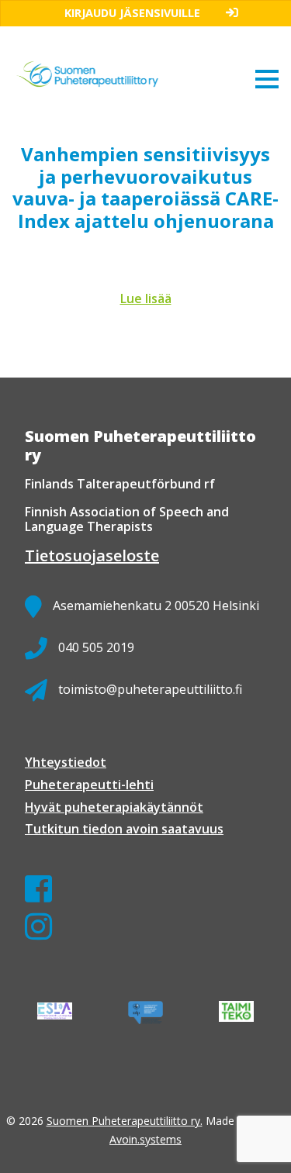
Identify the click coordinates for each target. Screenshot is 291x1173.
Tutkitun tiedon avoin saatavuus (124, 828)
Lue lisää (145, 298)
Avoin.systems (145, 1139)
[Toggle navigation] (267, 78)
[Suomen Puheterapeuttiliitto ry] (105, 56)
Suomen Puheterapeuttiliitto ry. (125, 1120)
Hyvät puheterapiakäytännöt (114, 807)
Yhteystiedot (65, 762)
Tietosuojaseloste (92, 555)
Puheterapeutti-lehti (89, 784)
